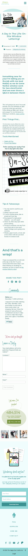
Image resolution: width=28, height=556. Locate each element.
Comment (6, 355)
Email (5, 380)
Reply (10, 322)
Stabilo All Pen (8, 141)
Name (5, 374)
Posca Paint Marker (10, 143)
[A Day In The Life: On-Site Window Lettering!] (19, 281)
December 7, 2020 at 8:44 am (14, 299)
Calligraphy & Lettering (19, 49)
